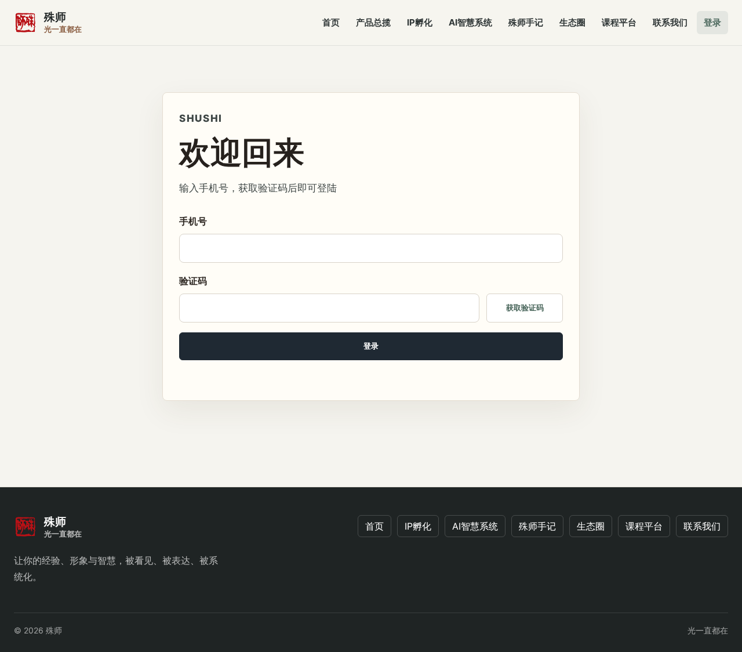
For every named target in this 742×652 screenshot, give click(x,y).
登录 (712, 22)
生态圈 (572, 22)
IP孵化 (419, 22)
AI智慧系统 (470, 22)
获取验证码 (525, 307)
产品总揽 (373, 22)
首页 (331, 22)
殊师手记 (525, 22)
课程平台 (619, 22)
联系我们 (670, 22)
